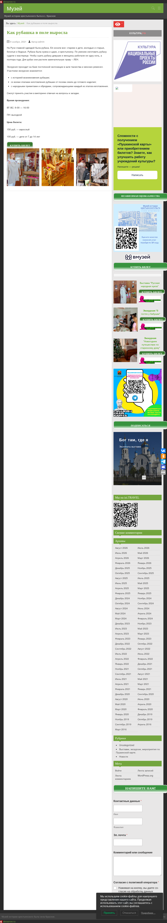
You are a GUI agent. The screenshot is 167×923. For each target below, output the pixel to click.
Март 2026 (143, 557)
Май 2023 (143, 628)
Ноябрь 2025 (145, 568)
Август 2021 (144, 673)
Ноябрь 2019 (122, 719)
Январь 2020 (122, 714)
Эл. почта (120, 834)
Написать (137, 175)
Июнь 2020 (143, 699)
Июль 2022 (121, 653)
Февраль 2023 (122, 638)
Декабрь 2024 (122, 598)
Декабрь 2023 (122, 623)
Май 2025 (143, 583)
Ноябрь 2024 (145, 598)
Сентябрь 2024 (146, 603)
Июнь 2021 (121, 678)
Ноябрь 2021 (122, 668)
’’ (121, 24)
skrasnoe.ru (9, 1)
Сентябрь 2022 (123, 648)
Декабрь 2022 (122, 643)
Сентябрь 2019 (123, 724)
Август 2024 (121, 608)
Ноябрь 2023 (145, 623)
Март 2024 (121, 618)
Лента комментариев (123, 777)
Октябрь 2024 (122, 603)
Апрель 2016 (144, 724)
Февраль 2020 (145, 709)
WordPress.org (145, 775)
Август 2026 (121, 547)
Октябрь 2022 (145, 643)
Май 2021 (143, 678)
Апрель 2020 (144, 704)
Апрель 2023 (122, 633)
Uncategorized (126, 745)
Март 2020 (121, 709)
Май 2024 (120, 613)
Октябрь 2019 (145, 719)
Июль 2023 (121, 628)
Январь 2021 (144, 689)
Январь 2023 (144, 638)
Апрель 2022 (122, 658)
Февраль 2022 (145, 658)
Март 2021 (143, 684)
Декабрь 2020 (122, 694)
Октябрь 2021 (145, 668)
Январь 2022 (122, 663)
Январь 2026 (144, 563)
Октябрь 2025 (122, 573)
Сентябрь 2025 (146, 573)
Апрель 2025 (122, 588)
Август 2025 (121, 578)
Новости (123, 756)
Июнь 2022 (143, 653)
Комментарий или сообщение (133, 852)
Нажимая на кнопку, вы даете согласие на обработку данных (138, 889)
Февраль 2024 (145, 618)
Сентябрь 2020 (146, 694)
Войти (118, 770)
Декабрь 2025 (122, 568)
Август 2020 (121, 699)
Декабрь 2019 (145, 714)
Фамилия (118, 827)
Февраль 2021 (122, 689)
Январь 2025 (144, 593)
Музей (14, 8)
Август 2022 (144, 648)
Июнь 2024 (143, 608)
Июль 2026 (143, 547)
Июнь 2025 (121, 583)
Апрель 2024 (144, 613)
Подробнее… (148, 913)
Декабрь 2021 (145, 663)
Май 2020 (120, 704)
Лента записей (145, 770)
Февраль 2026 (122, 563)
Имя (116, 814)
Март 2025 (143, 588)
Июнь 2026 (121, 552)
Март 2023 (143, 633)
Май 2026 (143, 552)
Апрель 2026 (122, 557)
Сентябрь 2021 (123, 673)
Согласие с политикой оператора (136, 882)
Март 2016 (121, 729)
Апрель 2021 (122, 684)
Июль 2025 (143, 578)
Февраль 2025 (122, 593)
